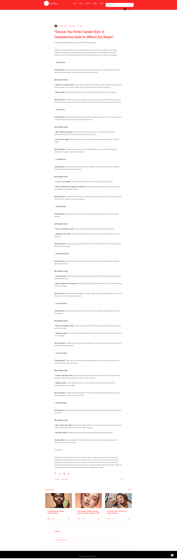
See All (130, 489)
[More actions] (121, 26)
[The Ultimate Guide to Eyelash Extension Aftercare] (58, 500)
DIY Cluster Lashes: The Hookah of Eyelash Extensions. (117, 512)
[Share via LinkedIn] (64, 474)
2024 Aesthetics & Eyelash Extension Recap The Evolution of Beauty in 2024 (88, 512)
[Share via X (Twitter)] (60, 474)
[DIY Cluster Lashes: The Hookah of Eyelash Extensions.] (118, 500)
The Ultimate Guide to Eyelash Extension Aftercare (55, 512)
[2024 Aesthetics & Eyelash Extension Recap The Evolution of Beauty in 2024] (88, 500)
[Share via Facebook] (55, 474)
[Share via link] (69, 474)
